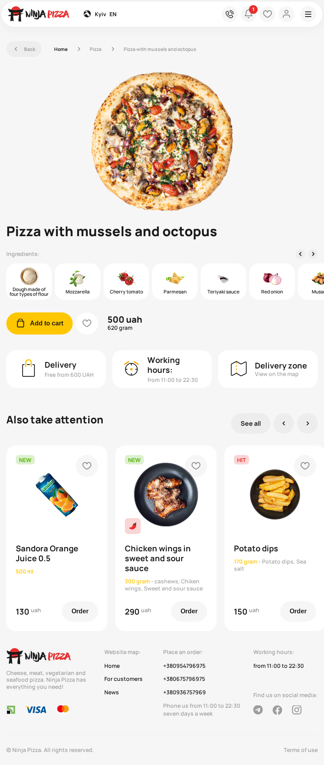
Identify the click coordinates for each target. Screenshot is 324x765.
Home (61, 49)
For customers (123, 678)
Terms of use (301, 750)
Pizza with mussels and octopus (160, 49)
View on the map (277, 374)
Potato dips (256, 548)
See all (251, 423)
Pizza (96, 49)
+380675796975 (184, 678)
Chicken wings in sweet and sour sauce (158, 558)
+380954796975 (184, 665)
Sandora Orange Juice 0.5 (47, 553)
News (111, 692)
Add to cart (39, 323)
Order (80, 611)
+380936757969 (184, 692)
